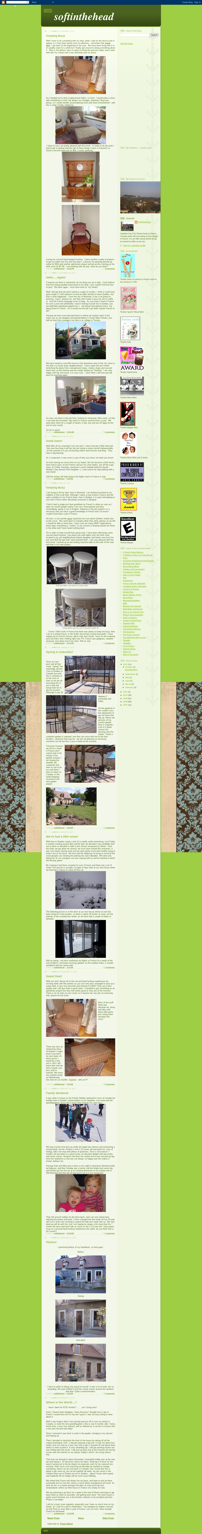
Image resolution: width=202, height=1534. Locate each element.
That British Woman (132, 629)
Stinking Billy (129, 623)
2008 (125, 702)
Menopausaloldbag (131, 601)
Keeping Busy (55, 35)
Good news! (54, 440)
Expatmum (128, 581)
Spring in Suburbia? (59, 652)
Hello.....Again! (56, 277)
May (127, 677)
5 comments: (110, 1084)
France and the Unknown (134, 583)
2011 (125, 692)
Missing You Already (132, 606)
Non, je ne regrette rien (133, 612)
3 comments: (110, 268)
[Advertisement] (133, 95)
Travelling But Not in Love (134, 638)
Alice (125, 558)
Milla (125, 603)
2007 (125, 705)
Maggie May (128, 592)
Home (81, 1518)
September (130, 674)
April (127, 681)
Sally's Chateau (130, 618)
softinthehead (84, 16)
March (128, 684)
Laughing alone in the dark (134, 586)
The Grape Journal (131, 635)
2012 (125, 664)
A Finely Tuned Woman (133, 552)
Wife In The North (130, 655)
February (129, 687)
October (129, 667)
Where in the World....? (61, 1402)
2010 (125, 695)
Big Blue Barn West (131, 564)
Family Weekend (57, 1093)
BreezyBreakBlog (131, 566)
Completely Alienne (131, 572)
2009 (125, 698)
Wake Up (127, 652)
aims (69, 518)
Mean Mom (128, 598)
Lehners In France (131, 589)
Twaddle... (127, 643)
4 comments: (110, 643)
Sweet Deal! (54, 976)
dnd (124, 578)
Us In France (128, 646)
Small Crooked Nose (132, 621)
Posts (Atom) (66, 1524)
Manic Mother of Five (132, 595)
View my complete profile (134, 246)
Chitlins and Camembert (134, 569)
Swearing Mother (130, 626)
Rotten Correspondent (133, 615)
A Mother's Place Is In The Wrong (137, 555)
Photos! (51, 1242)
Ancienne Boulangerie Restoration (138, 561)
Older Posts (108, 1518)
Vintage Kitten (129, 649)
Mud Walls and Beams (133, 609)
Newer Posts (53, 1518)
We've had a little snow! (62, 836)
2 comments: (110, 432)
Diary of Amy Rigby (131, 575)
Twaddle (126, 640)
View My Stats (126, 44)
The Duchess (129, 632)
